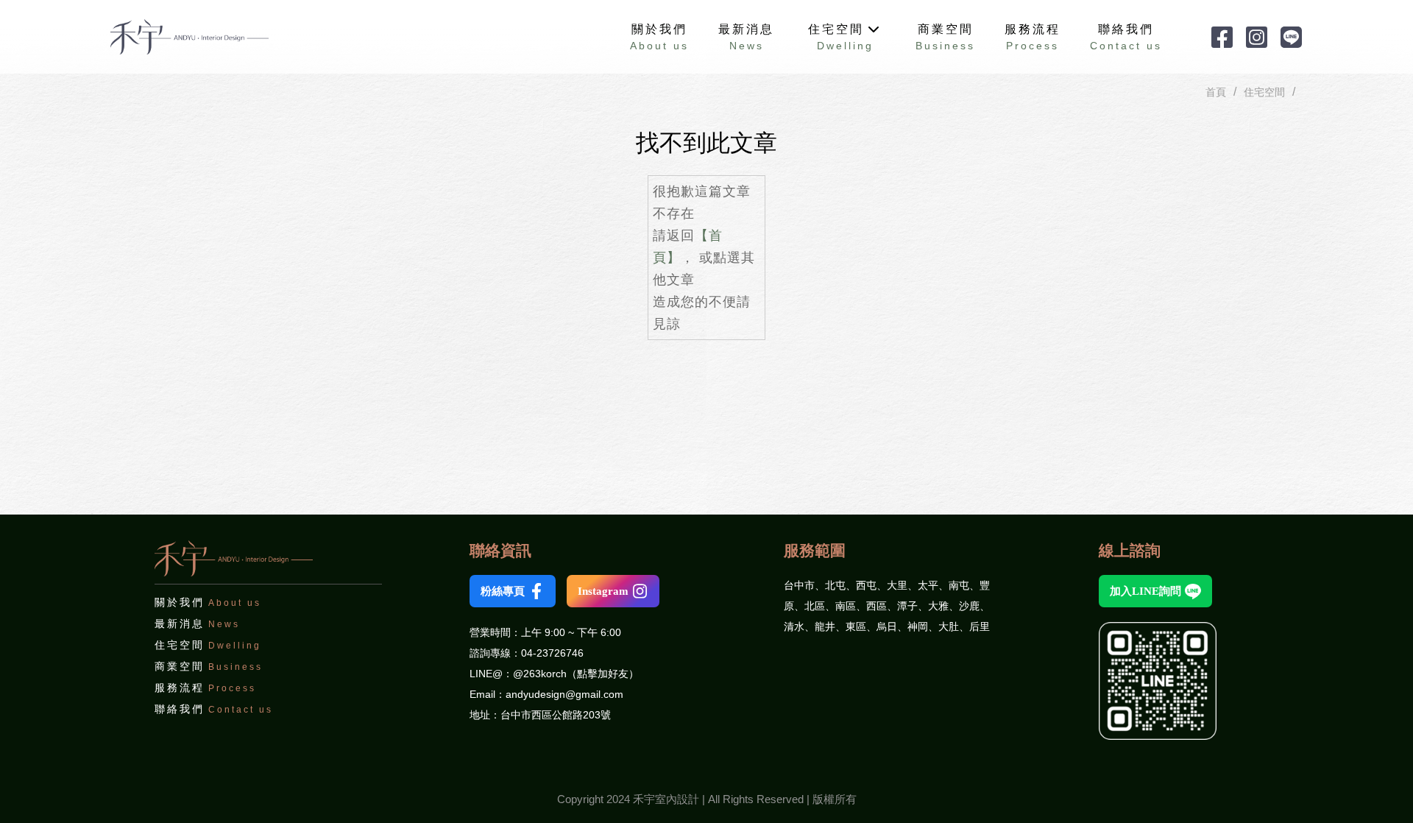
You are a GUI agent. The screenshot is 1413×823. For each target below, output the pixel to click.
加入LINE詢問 (1145, 591)
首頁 (1215, 92)
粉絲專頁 (503, 591)
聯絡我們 (1126, 37)
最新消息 (197, 623)
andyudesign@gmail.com (564, 694)
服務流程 (205, 687)
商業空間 (209, 666)
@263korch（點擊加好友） (576, 673)
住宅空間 (1264, 92)
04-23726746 (552, 653)
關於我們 (659, 37)
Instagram (603, 591)
